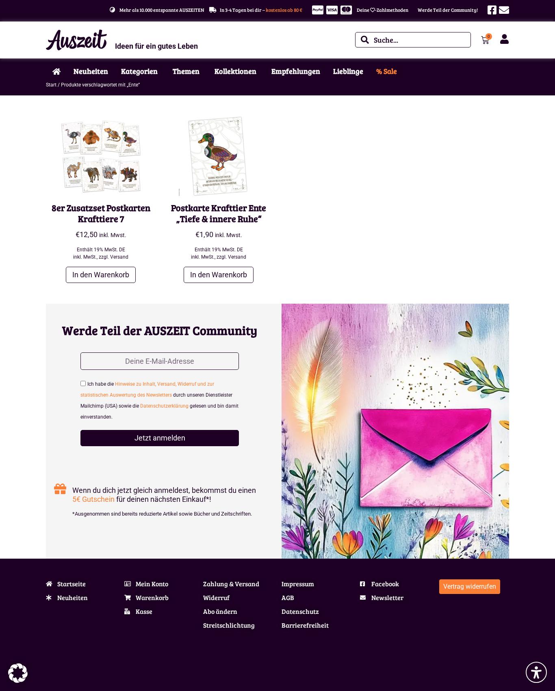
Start (51, 85)
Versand (119, 257)
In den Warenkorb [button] (100, 274)
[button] (18, 673)
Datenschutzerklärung (164, 406)
